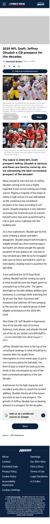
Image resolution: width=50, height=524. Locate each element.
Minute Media (16, 497)
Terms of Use (37, 471)
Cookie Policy (9, 476)
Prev (10, 117)
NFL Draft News (17, 435)
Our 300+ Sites (38, 461)
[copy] (19, 66)
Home (5, 435)
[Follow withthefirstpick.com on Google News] (43, 415)
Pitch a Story (37, 466)
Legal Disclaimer (39, 476)
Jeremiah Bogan (14, 61)
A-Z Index (35, 481)
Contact (6, 461)
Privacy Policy (9, 471)
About (5, 456)
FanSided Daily (10, 466)
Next (39, 117)
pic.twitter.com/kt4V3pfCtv (31, 333)
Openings (35, 456)
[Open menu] (4, 4)
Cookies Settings (11, 490)
